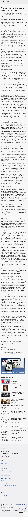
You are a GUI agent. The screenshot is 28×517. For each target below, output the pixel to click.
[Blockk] (7, 2)
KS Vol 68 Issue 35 (15, 353)
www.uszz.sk (22, 512)
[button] (1, 1)
